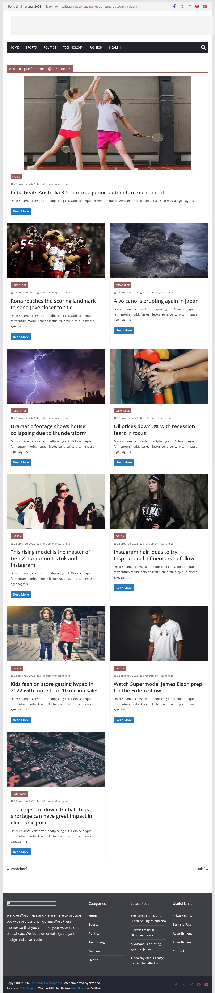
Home (14, 47)
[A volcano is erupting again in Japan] (159, 250)
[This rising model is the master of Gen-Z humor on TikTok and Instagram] (56, 501)
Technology (73, 47)
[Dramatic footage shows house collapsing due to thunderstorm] (56, 376)
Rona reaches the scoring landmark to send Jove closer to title (53, 304)
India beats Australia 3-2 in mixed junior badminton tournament (87, 192)
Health (115, 47)
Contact (178, 951)
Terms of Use (182, 924)
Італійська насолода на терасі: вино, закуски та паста (98, 6)
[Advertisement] (112, 25)
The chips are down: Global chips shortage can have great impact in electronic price (51, 816)
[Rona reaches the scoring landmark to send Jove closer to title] (56, 250)
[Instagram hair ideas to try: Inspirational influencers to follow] (159, 501)
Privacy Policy (183, 916)
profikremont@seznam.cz (55, 184)
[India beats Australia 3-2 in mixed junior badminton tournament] (107, 123)
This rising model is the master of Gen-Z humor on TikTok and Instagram (50, 558)
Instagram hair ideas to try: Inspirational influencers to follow (154, 555)
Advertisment (182, 933)
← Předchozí (17, 869)
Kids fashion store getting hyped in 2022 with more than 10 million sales (55, 687)
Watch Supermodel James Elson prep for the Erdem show (158, 687)
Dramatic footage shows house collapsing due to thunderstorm (49, 429)
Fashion (96, 47)
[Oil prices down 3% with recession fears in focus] (159, 376)
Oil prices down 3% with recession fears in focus (154, 429)
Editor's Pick (19, 285)
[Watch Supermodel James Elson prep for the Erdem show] (159, 633)
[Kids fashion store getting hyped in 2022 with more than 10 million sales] (56, 633)
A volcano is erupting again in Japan (156, 300)
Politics (49, 47)
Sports (31, 47)
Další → (202, 869)
